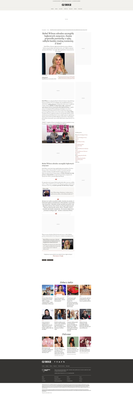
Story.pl (80, 380)
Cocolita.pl (43, 380)
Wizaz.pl (80, 378)
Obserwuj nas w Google (65, 77)
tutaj (51, 392)
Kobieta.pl (68, 378)
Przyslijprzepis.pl (69, 380)
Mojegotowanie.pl (57, 378)
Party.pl (43, 378)
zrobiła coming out (52, 104)
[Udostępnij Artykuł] (72, 77)
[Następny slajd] (91, 342)
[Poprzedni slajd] (42, 342)
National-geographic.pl (58, 380)
